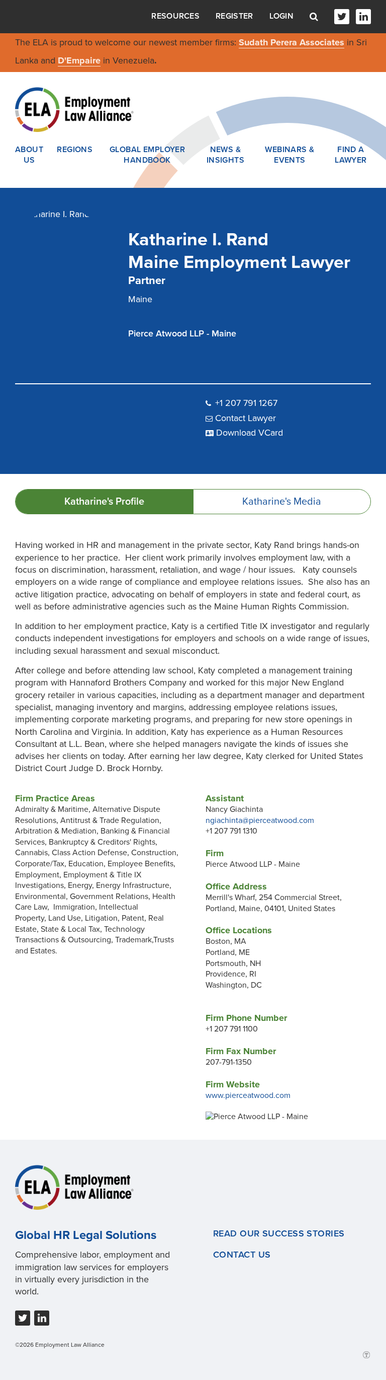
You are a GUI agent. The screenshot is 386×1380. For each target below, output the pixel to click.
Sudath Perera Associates (291, 42)
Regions (74, 150)
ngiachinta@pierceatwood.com (260, 820)
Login (281, 16)
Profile (104, 502)
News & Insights (226, 155)
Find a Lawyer (351, 155)
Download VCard (249, 432)
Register (234, 16)
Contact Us (241, 1254)
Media (281, 502)
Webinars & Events (289, 155)
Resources (175, 16)
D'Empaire (79, 60)
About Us (29, 155)
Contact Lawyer (245, 418)
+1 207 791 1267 (246, 402)
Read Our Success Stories (279, 1233)
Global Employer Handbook (147, 155)
